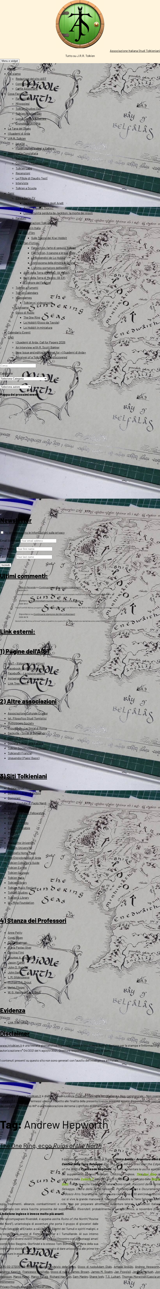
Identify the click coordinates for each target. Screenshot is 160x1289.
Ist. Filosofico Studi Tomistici (27, 718)
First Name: (8, 548)
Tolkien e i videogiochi (37, 302)
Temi (11, 193)
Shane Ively (96, 1276)
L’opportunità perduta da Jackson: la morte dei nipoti (58, 213)
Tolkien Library (17, 882)
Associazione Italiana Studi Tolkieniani (135, 50)
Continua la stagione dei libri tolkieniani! (60, 587)
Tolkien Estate (17, 867)
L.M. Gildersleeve (18, 977)
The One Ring (31, 317)
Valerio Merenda (27, 587)
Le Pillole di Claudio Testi (32, 178)
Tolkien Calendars (27, 292)
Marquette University (21, 842)
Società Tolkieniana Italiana (26, 743)
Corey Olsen (15, 937)
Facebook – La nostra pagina (26, 673)
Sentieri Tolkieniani (20, 738)
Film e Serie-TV (25, 198)
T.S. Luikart (113, 1276)
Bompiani (14, 798)
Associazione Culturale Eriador (28, 713)
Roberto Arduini (39, 1266)
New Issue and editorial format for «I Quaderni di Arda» (51, 352)
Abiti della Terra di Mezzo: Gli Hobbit (46, 272)
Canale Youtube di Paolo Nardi (27, 803)
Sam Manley (80, 1276)
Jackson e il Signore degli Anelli (43, 203)
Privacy (5, 1286)
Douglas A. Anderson (21, 957)
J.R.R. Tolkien (17, 138)
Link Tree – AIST (18, 683)
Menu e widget (10, 60)
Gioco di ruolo (87, 1266)
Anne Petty (15, 932)
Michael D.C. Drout (19, 982)
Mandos (13, 833)
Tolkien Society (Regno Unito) (27, 748)
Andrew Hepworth (147, 1266)
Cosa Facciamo (18, 93)
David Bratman (17, 942)
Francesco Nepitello (35, 1271)
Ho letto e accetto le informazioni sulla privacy (34, 532)
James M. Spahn (102, 1271)
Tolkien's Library (18, 897)
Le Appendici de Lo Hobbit (48, 257)
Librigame (22, 307)
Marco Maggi (21, 1276)
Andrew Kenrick (10, 1271)
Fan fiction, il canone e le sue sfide (53, 253)
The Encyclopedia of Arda (24, 857)
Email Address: (10, 540)
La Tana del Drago (19, 128)
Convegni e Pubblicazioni (32, 163)
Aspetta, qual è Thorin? (38, 208)
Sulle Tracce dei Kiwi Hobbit (49, 238)
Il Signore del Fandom (37, 282)
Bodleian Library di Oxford (24, 793)
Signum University (19, 848)
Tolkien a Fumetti (27, 287)
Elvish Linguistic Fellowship (26, 813)
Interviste (22, 183)
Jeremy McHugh (142, 1271)
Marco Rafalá (39, 1276)
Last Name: (8, 556)
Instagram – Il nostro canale (25, 678)
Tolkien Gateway (18, 872)
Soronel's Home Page (22, 853)
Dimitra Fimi (16, 952)
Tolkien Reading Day (29, 113)
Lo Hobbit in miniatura (37, 327)
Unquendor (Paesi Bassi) (23, 758)
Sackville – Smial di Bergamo (26, 733)
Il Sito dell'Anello (18, 823)
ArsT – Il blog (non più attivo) (26, 663)
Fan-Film (29, 233)
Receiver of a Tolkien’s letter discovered (41, 357)
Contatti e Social (26, 84)
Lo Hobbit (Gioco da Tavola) (41, 322)
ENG (11, 337)
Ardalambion (16, 788)
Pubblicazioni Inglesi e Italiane (35, 148)
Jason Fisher (16, 962)
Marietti (13, 838)
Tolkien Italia (16, 877)
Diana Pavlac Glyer (19, 947)
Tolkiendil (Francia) (20, 753)
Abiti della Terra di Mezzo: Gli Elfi (44, 277)
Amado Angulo (123, 1266)
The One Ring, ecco (50, 1145)
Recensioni (23, 173)
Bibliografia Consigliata (23, 153)
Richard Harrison (60, 1276)
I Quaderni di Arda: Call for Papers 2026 (40, 342)
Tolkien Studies (18, 892)
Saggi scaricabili (26, 158)
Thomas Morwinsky (135, 1276)
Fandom (21, 218)
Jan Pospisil (122, 1271)
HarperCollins (16, 818)
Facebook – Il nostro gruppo (26, 668)
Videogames (24, 297)
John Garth (15, 972)
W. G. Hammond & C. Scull (24, 992)
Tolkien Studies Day (28, 108)
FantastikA (23, 98)
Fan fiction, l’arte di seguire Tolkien (53, 248)
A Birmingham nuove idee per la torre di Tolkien (55, 600)
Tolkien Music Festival (22, 887)
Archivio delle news (63, 1266)
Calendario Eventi (19, 332)
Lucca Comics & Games (31, 118)
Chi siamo (14, 73)
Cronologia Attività (28, 123)
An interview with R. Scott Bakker (38, 347)
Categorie (6, 373)
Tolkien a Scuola (26, 188)
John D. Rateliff (18, 967)
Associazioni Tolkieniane (39, 223)
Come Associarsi (27, 88)
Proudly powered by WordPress (30, 1286)
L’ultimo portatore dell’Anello (49, 268)
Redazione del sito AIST (31, 78)
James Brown (80, 1271)
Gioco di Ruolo (25, 312)
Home (12, 69)
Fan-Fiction (31, 243)
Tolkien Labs (24, 168)
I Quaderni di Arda (19, 133)
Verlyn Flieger (16, 987)
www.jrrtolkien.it (11, 1045)
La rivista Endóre (19, 828)
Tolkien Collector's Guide (23, 863)
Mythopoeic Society (21, 723)
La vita (20, 143)
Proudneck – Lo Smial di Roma (27, 728)
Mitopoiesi (23, 103)
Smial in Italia (32, 228)
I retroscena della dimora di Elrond (53, 263)
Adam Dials (104, 1266)
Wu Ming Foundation (21, 902)
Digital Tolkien (17, 808)
